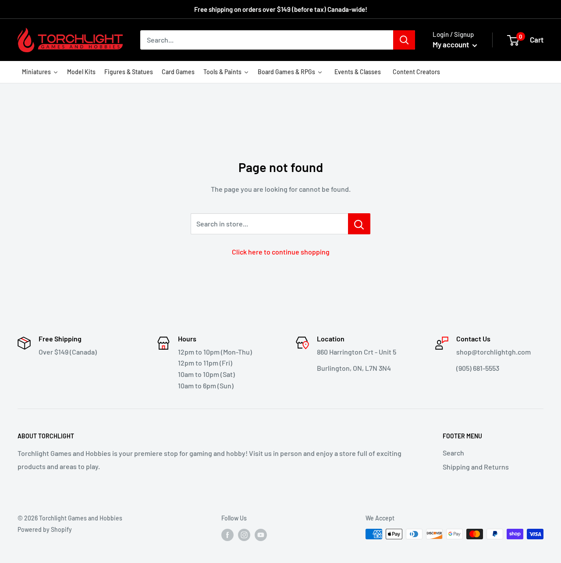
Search (453, 452)
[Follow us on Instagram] (244, 535)
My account (451, 44)
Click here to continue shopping (281, 251)
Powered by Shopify (45, 529)
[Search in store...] (359, 223)
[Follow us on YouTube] (261, 535)
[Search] (404, 40)
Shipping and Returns (476, 467)
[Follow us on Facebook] (227, 535)
